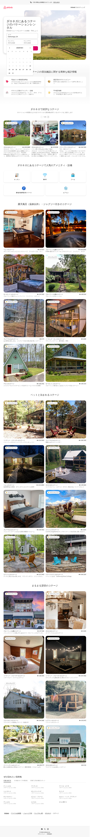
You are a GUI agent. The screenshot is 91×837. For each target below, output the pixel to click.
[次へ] (48, 117)
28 (26, 69)
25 (16, 69)
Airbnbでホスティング (78, 7)
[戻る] (41, 117)
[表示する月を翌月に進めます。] (30, 47)
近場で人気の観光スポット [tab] (37, 780)
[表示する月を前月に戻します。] (9, 47)
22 (30, 66)
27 (23, 69)
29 (30, 69)
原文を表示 (56, 2)
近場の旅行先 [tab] (7, 780)
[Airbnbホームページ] (8, 7)
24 (13, 69)
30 (9, 73)
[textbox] (14, 43)
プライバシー (41, 834)
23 (9, 69)
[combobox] (22, 37)
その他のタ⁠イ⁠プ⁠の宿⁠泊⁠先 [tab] (21, 780)
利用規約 (49, 834)
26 (20, 69)
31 (13, 73)
